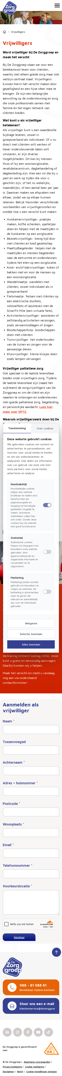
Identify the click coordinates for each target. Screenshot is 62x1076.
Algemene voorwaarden (37, 1061)
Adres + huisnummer (20, 783)
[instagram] (17, 1032)
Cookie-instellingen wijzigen (41, 1071)
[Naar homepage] (10, 8)
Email (8, 845)
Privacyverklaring (12, 1066)
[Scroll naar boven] (56, 951)
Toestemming (17, 428)
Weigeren (31, 623)
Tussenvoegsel (14, 742)
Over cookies (45, 428)
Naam (8, 721)
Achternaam (14, 762)
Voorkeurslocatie (17, 886)
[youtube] (38, 1032)
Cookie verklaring (34, 1066)
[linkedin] (7, 1032)
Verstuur (19, 937)
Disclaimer (8, 1071)
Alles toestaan (31, 644)
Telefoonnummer (17, 865)
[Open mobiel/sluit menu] (56, 5)
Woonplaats (13, 824)
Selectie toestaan (31, 633)
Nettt (20, 1071)
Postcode (11, 804)
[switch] (47, 552)
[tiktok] (48, 1032)
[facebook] (27, 1032)
